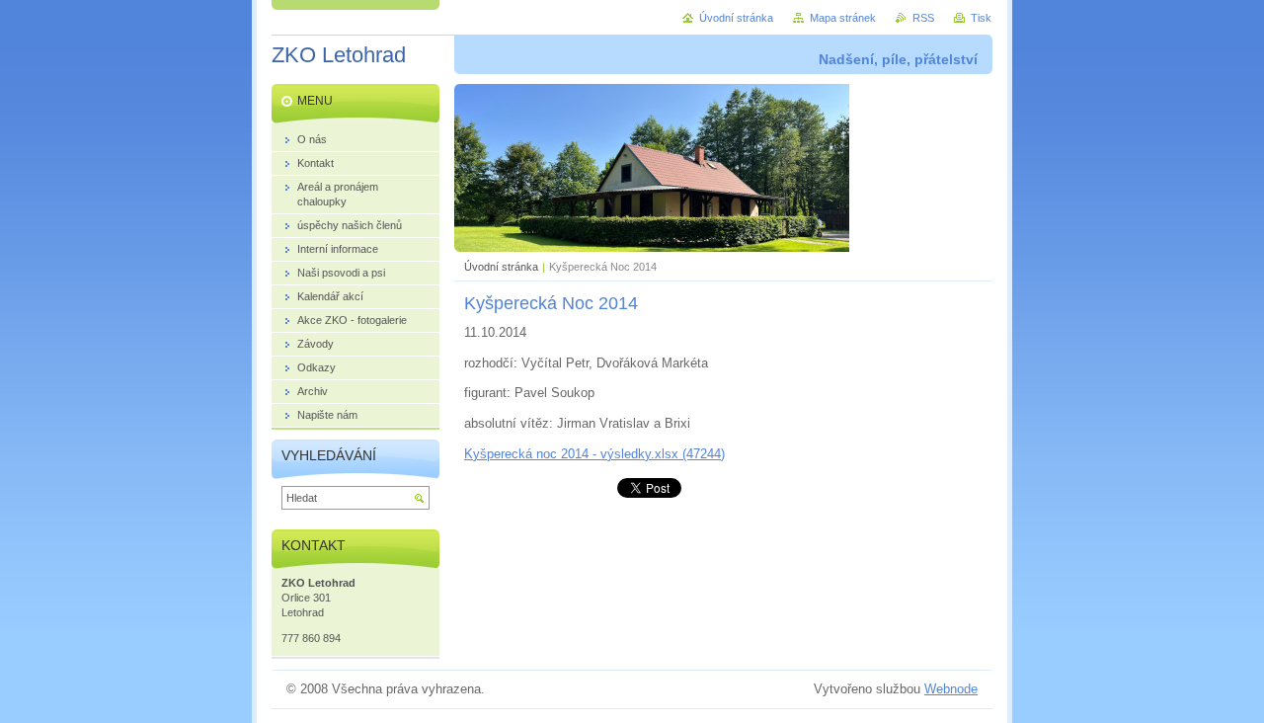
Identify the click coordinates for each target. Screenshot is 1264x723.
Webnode (951, 689)
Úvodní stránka (501, 267)
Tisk (981, 18)
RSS (923, 18)
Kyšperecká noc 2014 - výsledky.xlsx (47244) (594, 453)
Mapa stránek (843, 18)
